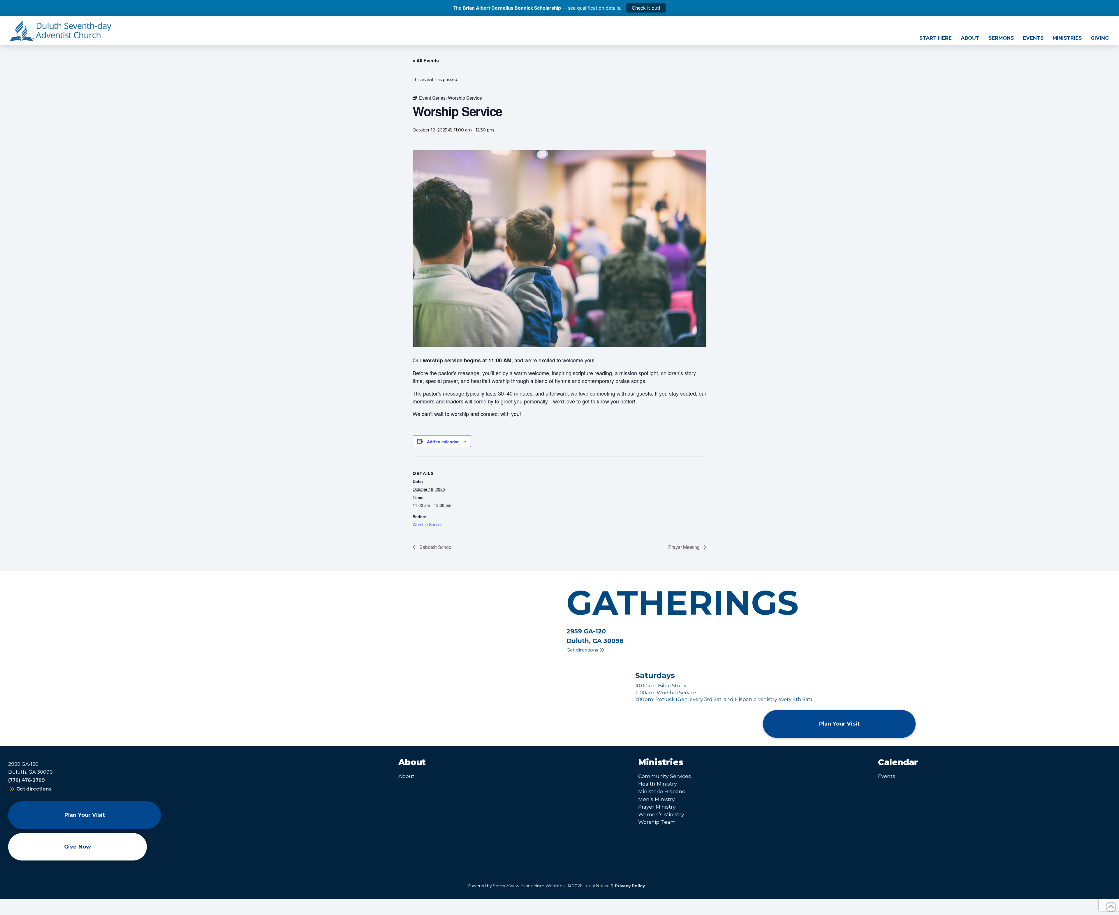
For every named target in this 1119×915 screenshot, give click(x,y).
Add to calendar (443, 442)
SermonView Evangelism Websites (528, 885)
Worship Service (428, 524)
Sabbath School (435, 547)
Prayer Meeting (684, 547)
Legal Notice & (614, 885)
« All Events (426, 60)
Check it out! (646, 8)
